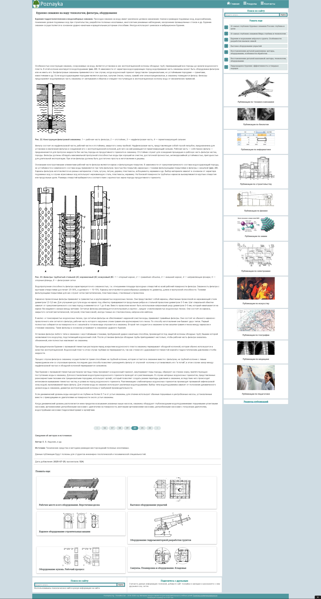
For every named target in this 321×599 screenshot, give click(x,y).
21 (142, 428)
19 (127, 428)
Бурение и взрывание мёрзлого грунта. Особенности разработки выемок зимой (256, 39)
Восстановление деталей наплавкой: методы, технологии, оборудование (258, 59)
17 (112, 428)
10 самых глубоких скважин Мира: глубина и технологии (258, 33)
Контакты (269, 4)
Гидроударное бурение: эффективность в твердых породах (255, 67)
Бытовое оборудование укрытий (246, 46)
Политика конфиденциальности (205, 595)
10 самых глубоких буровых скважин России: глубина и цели (258, 27)
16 (105, 428)
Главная (234, 4)
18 (120, 428)
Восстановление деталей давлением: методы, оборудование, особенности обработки (253, 52)
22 (150, 428)
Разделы (252, 4)
